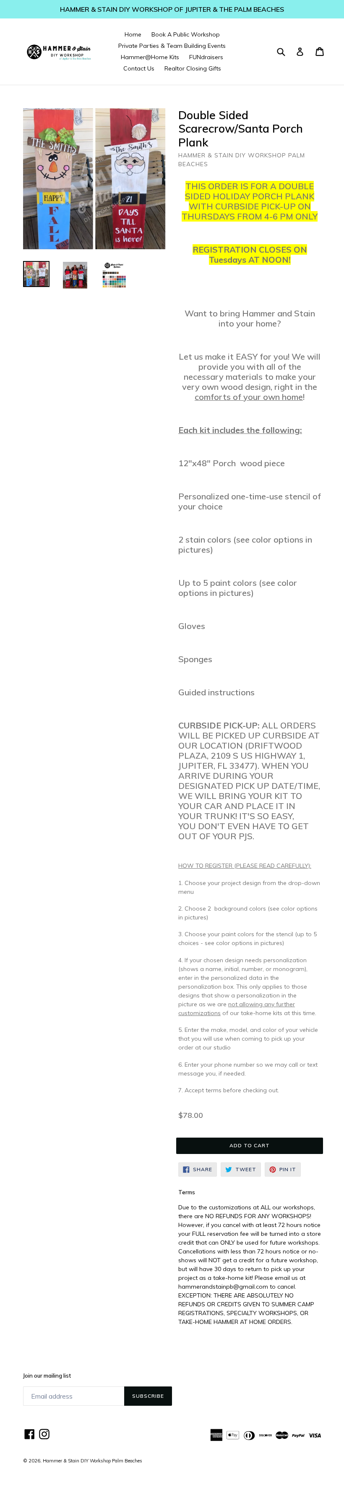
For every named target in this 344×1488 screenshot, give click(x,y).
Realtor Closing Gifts (192, 68)
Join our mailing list (47, 1376)
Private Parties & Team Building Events (172, 46)
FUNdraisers (206, 57)
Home (133, 34)
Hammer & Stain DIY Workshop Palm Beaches (92, 1461)
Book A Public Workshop (185, 34)
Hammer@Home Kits (150, 57)
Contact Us (138, 68)
